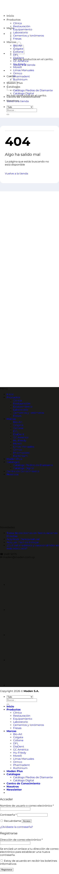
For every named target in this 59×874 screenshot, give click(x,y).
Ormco (17, 73)
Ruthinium (20, 79)
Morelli (17, 67)
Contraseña (8, 814)
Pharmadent (21, 76)
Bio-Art (17, 422)
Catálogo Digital (23, 93)
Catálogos (13, 462)
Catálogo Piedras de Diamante (33, 90)
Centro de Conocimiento (23, 96)
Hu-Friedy (19, 64)
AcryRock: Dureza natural (23, 539)
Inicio (10, 394)
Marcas (11, 42)
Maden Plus (14, 459)
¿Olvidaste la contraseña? (16, 826)
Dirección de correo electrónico (21, 839)
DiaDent (18, 57)
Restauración (21, 26)
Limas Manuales (23, 70)
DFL (15, 54)
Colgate (18, 425)
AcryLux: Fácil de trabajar (23, 542)
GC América (20, 61)
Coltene (18, 428)
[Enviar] (8, 114)
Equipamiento (22, 29)
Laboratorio (20, 32)
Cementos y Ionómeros (28, 35)
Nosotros (13, 100)
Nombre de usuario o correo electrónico (27, 805)
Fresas (17, 38)
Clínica (17, 400)
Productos (13, 397)
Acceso (26, 821)
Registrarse (6, 869)
